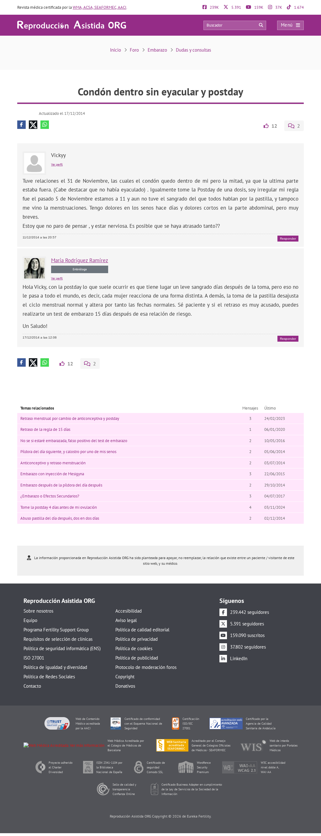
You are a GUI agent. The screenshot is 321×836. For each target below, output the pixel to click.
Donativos (125, 686)
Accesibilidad (128, 611)
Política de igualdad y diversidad (55, 667)
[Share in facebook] (21, 124)
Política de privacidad (136, 639)
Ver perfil (57, 164)
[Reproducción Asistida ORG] (71, 25)
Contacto (32, 686)
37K (278, 7)
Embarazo (157, 50)
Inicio (115, 50)
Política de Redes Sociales (49, 676)
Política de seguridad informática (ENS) (62, 648)
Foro (134, 50)
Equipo (30, 620)
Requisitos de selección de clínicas (58, 639)
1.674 (298, 7)
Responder (288, 238)
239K (214, 7)
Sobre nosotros (38, 611)
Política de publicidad (136, 657)
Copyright (124, 676)
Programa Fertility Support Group (56, 629)
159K (258, 7)
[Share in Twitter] (33, 124)
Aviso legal (126, 620)
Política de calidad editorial (142, 629)
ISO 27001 (34, 657)
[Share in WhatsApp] (44, 124)
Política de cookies (133, 648)
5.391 (235, 7)
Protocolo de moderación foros (145, 667)
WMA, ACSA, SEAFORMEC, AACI (99, 7)
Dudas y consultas (193, 50)
